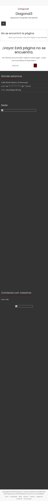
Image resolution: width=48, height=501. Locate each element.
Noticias (25, 496)
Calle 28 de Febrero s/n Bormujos (14, 82)
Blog (20, 496)
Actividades (13, 496)
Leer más (5, 299)
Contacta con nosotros (16, 293)
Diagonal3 (24, 13)
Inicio (7, 496)
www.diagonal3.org (13, 90)
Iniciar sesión (28, 498)
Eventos (32, 496)
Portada (19, 37)
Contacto (19, 498)
